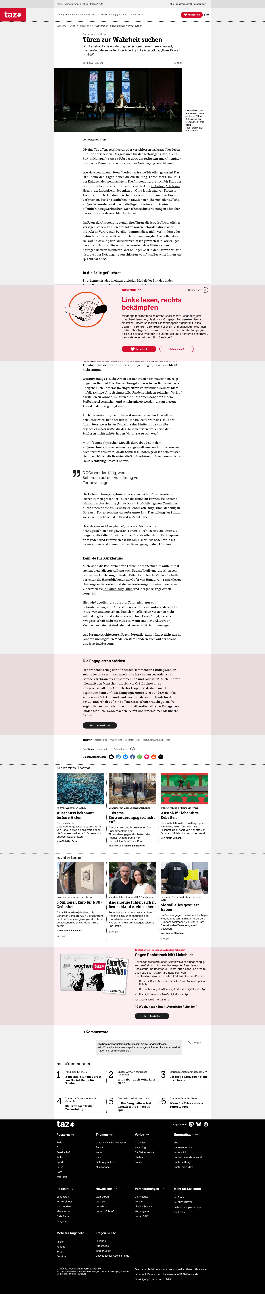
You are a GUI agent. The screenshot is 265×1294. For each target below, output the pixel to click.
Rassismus (85, 26)
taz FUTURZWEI (183, 1202)
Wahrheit (62, 1177)
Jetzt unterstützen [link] (99, 725)
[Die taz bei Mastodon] (191, 1126)
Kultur (60, 1157)
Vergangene (142, 1211)
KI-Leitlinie (200, 1269)
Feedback (101, 1241)
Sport (60, 1162)
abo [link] (172, 4)
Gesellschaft (64, 1152)
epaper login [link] (200, 4)
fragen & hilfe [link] (96, 4)
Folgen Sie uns (180, 1124)
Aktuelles (140, 1142)
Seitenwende (190, 1274)
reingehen (62, 1221)
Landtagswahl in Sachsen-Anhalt (111, 1145)
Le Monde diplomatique (187, 1207)
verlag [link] (60, 4)
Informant (141, 1274)
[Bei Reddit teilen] (153, 756)
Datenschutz (154, 1274)
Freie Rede (63, 1216)
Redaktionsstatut (158, 1269)
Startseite (61, 26)
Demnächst (141, 1196)
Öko (59, 1147)
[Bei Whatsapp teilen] (139, 756)
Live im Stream (143, 1206)
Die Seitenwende (144, 1152)
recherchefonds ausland (188, 1157)
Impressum (169, 1274)
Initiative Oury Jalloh (118, 589)
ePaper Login (103, 1250)
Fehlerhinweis (121, 749)
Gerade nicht (194, 290)
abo (176, 1142)
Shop (60, 1251)
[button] (206, 14)
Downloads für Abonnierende (112, 1255)
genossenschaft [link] (184, 4)
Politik (60, 1142)
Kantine (61, 1246)
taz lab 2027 (142, 1216)
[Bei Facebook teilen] (132, 756)
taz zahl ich (180, 1152)
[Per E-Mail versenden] (111, 756)
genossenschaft (183, 1147)
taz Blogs (179, 1197)
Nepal (99, 1152)
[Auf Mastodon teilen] (118, 756)
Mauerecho (63, 1211)
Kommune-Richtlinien (181, 1269)
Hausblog (140, 1147)
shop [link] (85, 4)
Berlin (72, 26)
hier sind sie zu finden (118, 1050)
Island (99, 1157)
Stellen (139, 1157)
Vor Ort (139, 1201)
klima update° (64, 1206)
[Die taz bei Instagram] (206, 1126)
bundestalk (63, 1196)
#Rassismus (101, 739)
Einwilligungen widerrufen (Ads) (153, 1279)
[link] (74, 14)
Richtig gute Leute (106, 1162)
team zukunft (103, 1196)
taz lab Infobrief (105, 1211)
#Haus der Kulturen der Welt (156, 739)
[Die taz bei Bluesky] (198, 1126)
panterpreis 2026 (184, 1167)
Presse (139, 1162)
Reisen (60, 1241)
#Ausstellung (116, 739)
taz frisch (101, 1201)
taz (66, 1124)
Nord (59, 1172)
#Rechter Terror (133, 739)
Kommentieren (104, 749)
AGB (179, 1274)
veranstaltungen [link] (73, 4)
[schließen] (205, 290)
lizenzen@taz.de (78, 1274)
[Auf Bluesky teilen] (125, 756)
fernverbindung (65, 1201)
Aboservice (102, 1246)
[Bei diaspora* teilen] (146, 756)
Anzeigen (62, 1256)
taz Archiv (179, 1212)
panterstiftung (182, 1162)
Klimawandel (103, 1167)
